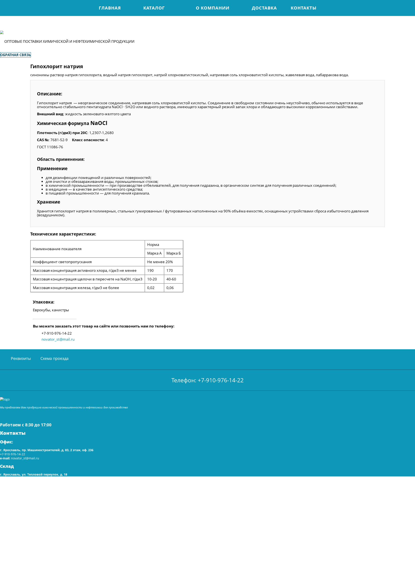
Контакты (303, 8)
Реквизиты (21, 358)
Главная (110, 8)
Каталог (154, 8)
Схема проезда (54, 358)
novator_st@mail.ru (58, 339)
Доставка (264, 8)
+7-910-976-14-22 (12, 454)
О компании (212, 8)
